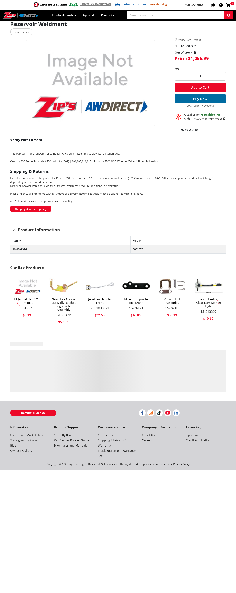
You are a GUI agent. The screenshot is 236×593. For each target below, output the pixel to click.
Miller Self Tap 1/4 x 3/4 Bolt (27, 301)
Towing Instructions (133, 4)
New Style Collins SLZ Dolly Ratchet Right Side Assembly (64, 305)
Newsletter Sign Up (33, 413)
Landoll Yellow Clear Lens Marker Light (208, 303)
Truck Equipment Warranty (117, 451)
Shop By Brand (64, 435)
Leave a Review (21, 31)
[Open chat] (213, 5)
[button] (221, 5)
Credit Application (198, 440)
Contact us (105, 435)
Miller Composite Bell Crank (136, 301)
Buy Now (200, 99)
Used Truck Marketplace (95, 4)
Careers (147, 440)
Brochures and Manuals (70, 445)
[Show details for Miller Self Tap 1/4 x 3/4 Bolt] (27, 286)
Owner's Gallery (21, 451)
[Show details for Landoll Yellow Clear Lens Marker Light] (208, 286)
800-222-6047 (194, 5)
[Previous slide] (16, 302)
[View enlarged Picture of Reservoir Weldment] (90, 83)
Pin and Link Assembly (172, 301)
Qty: (177, 68)
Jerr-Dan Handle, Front (99, 301)
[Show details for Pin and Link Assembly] (172, 286)
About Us (148, 435)
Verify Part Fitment (189, 40)
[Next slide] (219, 302)
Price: (181, 58)
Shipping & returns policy (31, 209)
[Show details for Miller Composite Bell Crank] (136, 286)
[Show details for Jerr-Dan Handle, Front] (99, 286)
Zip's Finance (195, 435)
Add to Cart (200, 87)
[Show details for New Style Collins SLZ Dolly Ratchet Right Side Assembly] (63, 286)
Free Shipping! (159, 4)
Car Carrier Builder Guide (71, 440)
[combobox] (175, 15)
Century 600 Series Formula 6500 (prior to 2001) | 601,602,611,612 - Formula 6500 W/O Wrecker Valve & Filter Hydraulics (84, 161)
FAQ (100, 456)
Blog (13, 445)
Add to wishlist (189, 129)
